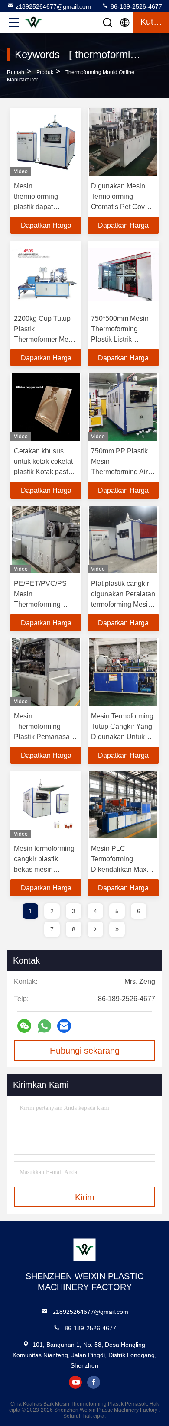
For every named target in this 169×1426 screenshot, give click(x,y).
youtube (75, 1382)
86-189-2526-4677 (135, 6)
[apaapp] (44, 1026)
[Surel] (64, 1026)
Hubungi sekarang (85, 1050)
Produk (44, 72)
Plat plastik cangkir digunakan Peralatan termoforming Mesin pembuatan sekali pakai (123, 604)
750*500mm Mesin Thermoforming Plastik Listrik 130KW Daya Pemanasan (120, 339)
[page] (95, 929)
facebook (93, 1382)
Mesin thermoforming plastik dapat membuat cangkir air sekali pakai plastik (45, 206)
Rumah (15, 72)
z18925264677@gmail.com (53, 6)
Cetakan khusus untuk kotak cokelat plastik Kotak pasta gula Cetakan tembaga (43, 471)
